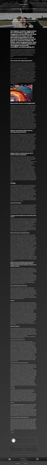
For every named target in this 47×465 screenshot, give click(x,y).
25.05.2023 (11, 434)
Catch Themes (22, 463)
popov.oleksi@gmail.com (24, 460)
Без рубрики (12, 432)
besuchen (19, 68)
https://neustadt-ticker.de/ (19, 404)
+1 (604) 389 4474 (23, 458)
